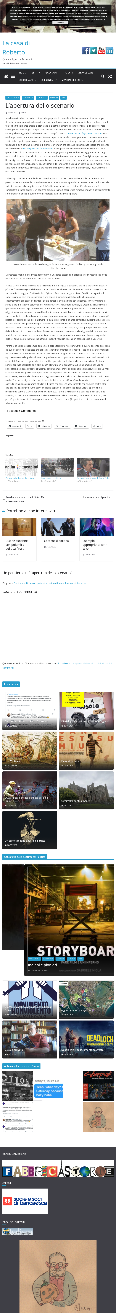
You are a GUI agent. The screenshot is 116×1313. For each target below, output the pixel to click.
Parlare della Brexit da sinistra (19, 478)
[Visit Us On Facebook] (86, 48)
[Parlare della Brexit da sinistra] (21, 467)
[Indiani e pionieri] (58, 866)
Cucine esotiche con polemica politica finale (16, 545)
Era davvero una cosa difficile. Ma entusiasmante (25, 499)
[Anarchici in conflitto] (57, 467)
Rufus (23, 112)
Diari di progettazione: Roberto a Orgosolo (85, 721)
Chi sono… (47, 79)
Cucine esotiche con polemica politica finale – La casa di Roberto (50, 583)
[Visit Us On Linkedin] (110, 48)
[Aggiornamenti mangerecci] (86, 1000)
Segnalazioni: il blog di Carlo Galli (93, 478)
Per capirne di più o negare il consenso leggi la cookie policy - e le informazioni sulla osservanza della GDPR (62, 19)
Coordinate (26, 79)
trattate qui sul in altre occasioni (84, 133)
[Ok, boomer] (98, 1086)
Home (22, 72)
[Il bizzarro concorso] (98, 1117)
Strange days (85, 72)
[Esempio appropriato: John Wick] (97, 520)
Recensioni (51, 72)
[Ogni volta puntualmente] (86, 790)
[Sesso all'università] (48, 1086)
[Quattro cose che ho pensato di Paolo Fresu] (29, 790)
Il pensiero (41, 98)
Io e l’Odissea (12, 761)
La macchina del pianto (96, 497)
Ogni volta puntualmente (75, 801)
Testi (34, 72)
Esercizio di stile (70, 761)
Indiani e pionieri (20, 964)
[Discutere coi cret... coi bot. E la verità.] (17, 1117)
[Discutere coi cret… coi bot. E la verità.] (29, 711)
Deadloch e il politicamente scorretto (82, 1050)
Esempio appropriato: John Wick (95, 545)
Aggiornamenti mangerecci (76, 1010)
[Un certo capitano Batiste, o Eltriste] (29, 830)
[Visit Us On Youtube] (102, 48)
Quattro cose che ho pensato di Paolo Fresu (26, 799)
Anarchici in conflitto (51, 478)
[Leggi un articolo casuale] (110, 76)
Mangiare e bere (71, 79)
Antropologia (13, 98)
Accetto (60, 22)
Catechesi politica (56, 541)
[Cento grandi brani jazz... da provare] (17, 1086)
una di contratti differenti (38, 148)
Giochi (69, 72)
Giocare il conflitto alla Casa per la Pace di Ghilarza (28, 1008)
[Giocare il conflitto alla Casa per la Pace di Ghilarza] (29, 1000)
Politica (49, 959)
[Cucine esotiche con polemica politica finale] (19, 520)
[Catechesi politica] (58, 520)
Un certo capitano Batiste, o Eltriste (25, 840)
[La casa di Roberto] (58, 2)
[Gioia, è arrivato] (29, 1039)
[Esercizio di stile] (86, 751)
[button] (38, 73)
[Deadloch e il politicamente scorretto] (86, 1039)
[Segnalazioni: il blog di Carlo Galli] (93, 467)
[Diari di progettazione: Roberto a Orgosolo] (86, 711)
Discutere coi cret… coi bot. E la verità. (26, 721)
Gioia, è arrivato (14, 1050)
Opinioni (54, 98)
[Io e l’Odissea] (29, 751)
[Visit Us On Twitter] (94, 48)
